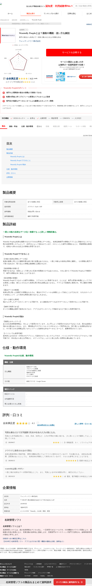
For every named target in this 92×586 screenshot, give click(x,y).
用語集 (26, 570)
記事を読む (72, 13)
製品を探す (31, 13)
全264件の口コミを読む (46, 425)
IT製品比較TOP (4, 20)
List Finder (28, 576)
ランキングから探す (51, 13)
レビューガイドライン (51, 564)
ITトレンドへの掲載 (30, 573)
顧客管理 (14, 20)
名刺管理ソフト (24, 20)
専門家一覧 (50, 567)
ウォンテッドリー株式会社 (30, 41)
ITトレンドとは (29, 564)
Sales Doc (50, 576)
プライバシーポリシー (75, 564)
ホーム (10, 13)
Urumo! (35, 576)
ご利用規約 (39, 564)
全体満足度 (12, 78)
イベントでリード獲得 (44, 573)
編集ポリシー (63, 564)
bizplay (42, 576)
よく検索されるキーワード (63, 567)
